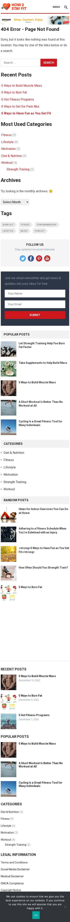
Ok (36, 915)
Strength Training (18, 169)
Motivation (8, 149)
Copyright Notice (11, 890)
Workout (7, 163)
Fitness (6, 135)
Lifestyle (7, 142)
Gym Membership (46, 224)
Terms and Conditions (14, 862)
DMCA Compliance (12, 883)
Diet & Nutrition (11, 156)
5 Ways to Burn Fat (14, 92)
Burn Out (8, 224)
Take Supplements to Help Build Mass (43, 362)
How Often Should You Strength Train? (43, 567)
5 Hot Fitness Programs (17, 99)
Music (24, 231)
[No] (65, 907)
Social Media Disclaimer (15, 869)
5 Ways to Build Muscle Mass (21, 85)
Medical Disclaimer (12, 876)
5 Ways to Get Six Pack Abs (20, 106)
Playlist (40, 231)
